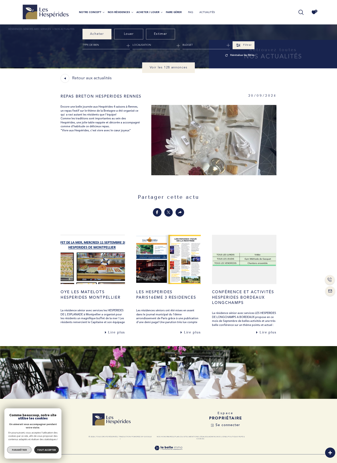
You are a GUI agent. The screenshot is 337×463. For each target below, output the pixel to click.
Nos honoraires (165, 437)
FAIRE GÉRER (174, 12)
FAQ (190, 12)
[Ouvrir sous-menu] (103, 12)
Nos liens (221, 437)
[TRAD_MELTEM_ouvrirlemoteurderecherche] (301, 12)
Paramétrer (19, 449)
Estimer (160, 34)
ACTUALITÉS (207, 12)
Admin (212, 437)
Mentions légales (198, 437)
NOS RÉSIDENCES (119, 12)
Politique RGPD (236, 437)
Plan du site (181, 437)
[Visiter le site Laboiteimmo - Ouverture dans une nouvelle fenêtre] (168, 452)
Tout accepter (46, 449)
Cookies (200, 439)
